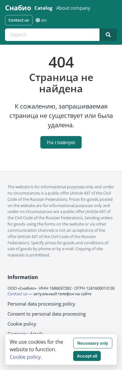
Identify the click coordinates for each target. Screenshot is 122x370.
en (44, 20)
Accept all (87, 355)
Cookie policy (22, 324)
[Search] (108, 34)
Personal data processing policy (41, 304)
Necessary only (92, 343)
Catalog (43, 8)
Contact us (18, 20)
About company (73, 8)
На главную (61, 142)
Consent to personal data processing (47, 314)
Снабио (18, 8)
